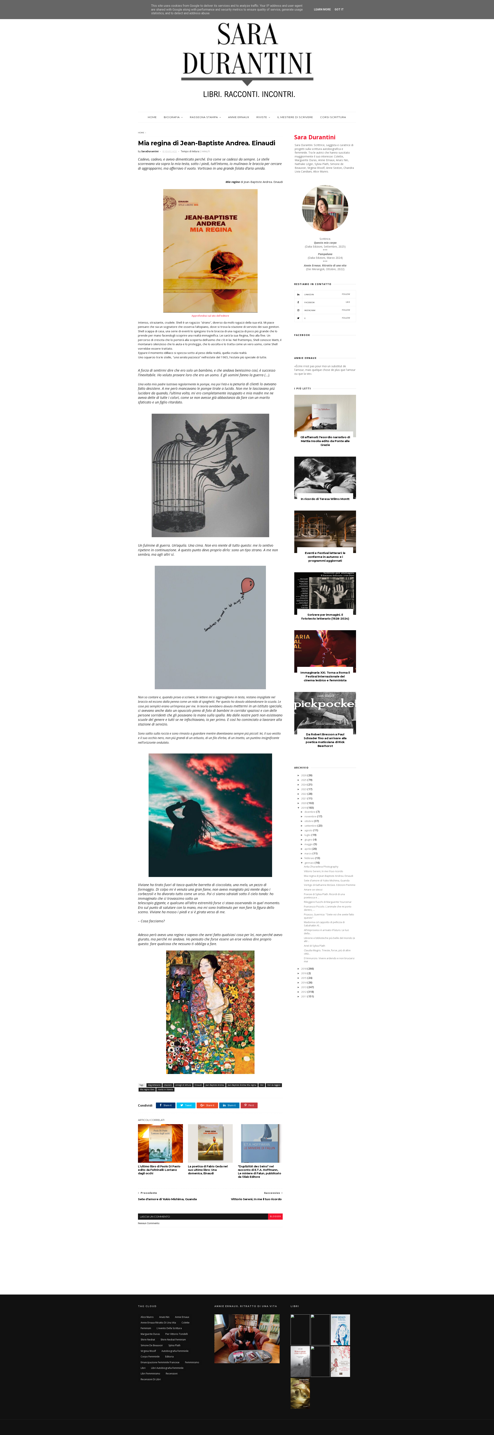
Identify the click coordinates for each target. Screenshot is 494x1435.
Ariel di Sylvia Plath (314, 945)
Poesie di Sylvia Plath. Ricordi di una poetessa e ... (324, 896)
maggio (309, 844)
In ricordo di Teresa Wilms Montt (325, 499)
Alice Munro (147, 1317)
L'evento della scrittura (169, 1328)
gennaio (310, 862)
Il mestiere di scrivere (295, 117)
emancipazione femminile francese (160, 1362)
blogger (275, 1216)
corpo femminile (150, 1356)
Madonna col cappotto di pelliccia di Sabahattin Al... (324, 924)
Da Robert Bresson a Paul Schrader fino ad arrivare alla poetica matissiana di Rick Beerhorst (325, 740)
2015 (304, 978)
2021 (304, 798)
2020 (304, 803)
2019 (304, 807)
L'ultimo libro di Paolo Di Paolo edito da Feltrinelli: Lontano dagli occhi (159, 1170)
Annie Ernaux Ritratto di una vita (158, 1322)
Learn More (322, 9)
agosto (309, 830)
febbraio (310, 858)
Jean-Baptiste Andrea (215, 1085)
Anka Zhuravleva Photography (321, 866)
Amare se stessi (313, 889)
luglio (308, 835)
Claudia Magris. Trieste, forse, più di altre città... (327, 952)
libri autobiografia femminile (167, 1368)
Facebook (327, 302)
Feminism (146, 1328)
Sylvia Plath (174, 1345)
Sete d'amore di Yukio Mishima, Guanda (326, 880)
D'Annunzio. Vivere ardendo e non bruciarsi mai (329, 960)
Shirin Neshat (148, 1339)
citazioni (168, 1085)
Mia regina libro (147, 1089)
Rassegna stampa (204, 117)
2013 (304, 987)
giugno (309, 839)
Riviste (261, 117)
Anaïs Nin (164, 1317)
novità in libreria (165, 1089)
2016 (304, 973)
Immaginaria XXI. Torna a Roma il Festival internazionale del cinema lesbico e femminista (325, 676)
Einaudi (198, 1085)
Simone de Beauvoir (152, 1345)
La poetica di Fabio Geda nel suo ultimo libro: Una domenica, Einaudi (208, 1170)
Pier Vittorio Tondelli (176, 1334)
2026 (304, 775)
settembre (311, 825)
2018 (304, 968)
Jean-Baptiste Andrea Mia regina (242, 1085)
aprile (308, 849)
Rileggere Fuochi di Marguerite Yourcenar (328, 902)
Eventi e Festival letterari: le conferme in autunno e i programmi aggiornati (325, 556)
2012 (304, 992)
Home (152, 117)
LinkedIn (327, 294)
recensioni (172, 1373)
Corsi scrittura (333, 117)
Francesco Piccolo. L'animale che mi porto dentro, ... (327, 908)
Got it (339, 9)
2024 (304, 784)
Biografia (172, 117)
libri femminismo (150, 1373)
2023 (304, 789)
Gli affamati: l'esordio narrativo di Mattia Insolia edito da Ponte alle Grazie (325, 441)
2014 (304, 982)
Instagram (327, 310)
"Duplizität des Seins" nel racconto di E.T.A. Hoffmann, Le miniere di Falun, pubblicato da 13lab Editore (259, 1172)
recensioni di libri (151, 1379)
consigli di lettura (183, 1085)
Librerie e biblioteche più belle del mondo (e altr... (329, 939)
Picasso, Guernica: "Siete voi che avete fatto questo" (329, 916)
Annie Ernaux (238, 117)
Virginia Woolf (148, 1351)
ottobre (309, 821)
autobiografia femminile (175, 1351)
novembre (311, 816)
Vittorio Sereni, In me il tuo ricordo (323, 871)
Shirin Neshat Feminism (173, 1339)
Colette (185, 1322)
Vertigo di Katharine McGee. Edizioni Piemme (329, 885)
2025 (304, 780)
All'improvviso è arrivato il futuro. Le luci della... (326, 931)
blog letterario (154, 1085)
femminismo (192, 1362)
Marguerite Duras (150, 1334)
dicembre (310, 811)
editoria (169, 1356)
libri (262, 1085)
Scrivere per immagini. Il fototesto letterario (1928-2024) (325, 616)
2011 (304, 996)
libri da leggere (273, 1085)
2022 (304, 794)
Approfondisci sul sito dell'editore (210, 315)
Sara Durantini (315, 137)
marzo (308, 853)
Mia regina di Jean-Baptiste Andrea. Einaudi (328, 876)
